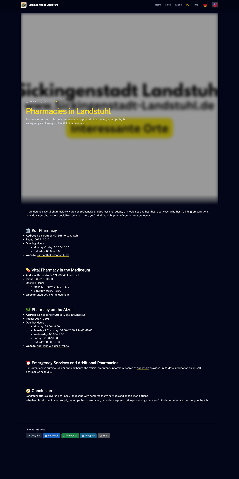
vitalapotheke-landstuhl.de (53, 294)
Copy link (35, 435)
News (168, 4)
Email (106, 435)
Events (178, 4)
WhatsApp (71, 435)
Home (158, 4)
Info (196, 4)
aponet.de (143, 368)
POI (188, 4)
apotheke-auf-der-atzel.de (53, 345)
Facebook (53, 435)
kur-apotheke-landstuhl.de (53, 255)
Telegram (90, 435)
